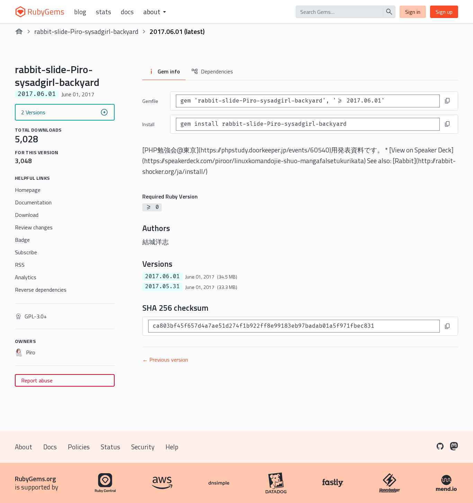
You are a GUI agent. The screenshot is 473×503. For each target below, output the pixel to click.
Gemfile (150, 101)
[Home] (19, 31)
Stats (103, 12)
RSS (20, 265)
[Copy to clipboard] (447, 101)
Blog (80, 12)
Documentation (33, 202)
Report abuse (37, 380)
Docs (127, 12)
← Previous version (165, 359)
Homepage (28, 190)
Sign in (412, 12)
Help (172, 447)
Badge (22, 240)
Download (26, 215)
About (23, 447)
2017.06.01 (162, 276)
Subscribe (26, 252)
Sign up (444, 12)
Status (110, 447)
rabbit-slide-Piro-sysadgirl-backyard (86, 31)
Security (142, 447)
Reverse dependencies (40, 289)
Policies (79, 447)
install (148, 124)
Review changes (34, 227)
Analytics (25, 277)
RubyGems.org (35, 479)
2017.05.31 (162, 286)
